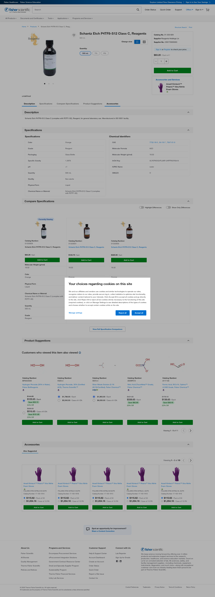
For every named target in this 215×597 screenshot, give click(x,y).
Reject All (123, 313)
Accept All (139, 313)
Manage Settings (75, 313)
